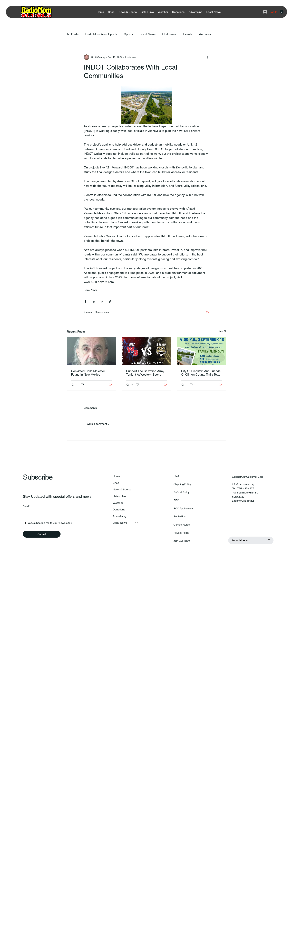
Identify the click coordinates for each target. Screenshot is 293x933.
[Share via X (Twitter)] (93, 301)
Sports (128, 34)
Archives (205, 34)
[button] (282, 12)
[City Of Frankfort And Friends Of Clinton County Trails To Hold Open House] (201, 351)
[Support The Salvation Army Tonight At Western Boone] (146, 351)
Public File (179, 516)
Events (187, 34)
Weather (118, 502)
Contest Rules (181, 524)
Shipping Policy (182, 484)
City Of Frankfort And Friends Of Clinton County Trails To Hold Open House (200, 372)
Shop (116, 482)
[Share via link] (110, 301)
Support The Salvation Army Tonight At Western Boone (145, 372)
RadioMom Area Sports (101, 34)
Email (26, 506)
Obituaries (169, 34)
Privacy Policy (181, 532)
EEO (176, 500)
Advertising (119, 516)
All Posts (73, 34)
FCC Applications (183, 508)
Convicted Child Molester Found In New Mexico (88, 372)
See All (222, 331)
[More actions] (207, 57)
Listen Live (119, 496)
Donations (119, 509)
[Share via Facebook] (85, 301)
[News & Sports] (136, 489)
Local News (147, 34)
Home (116, 476)
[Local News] (136, 522)
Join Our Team (181, 540)
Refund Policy (181, 492)
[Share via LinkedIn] (102, 301)
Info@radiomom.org (243, 484)
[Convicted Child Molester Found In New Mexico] (91, 351)
